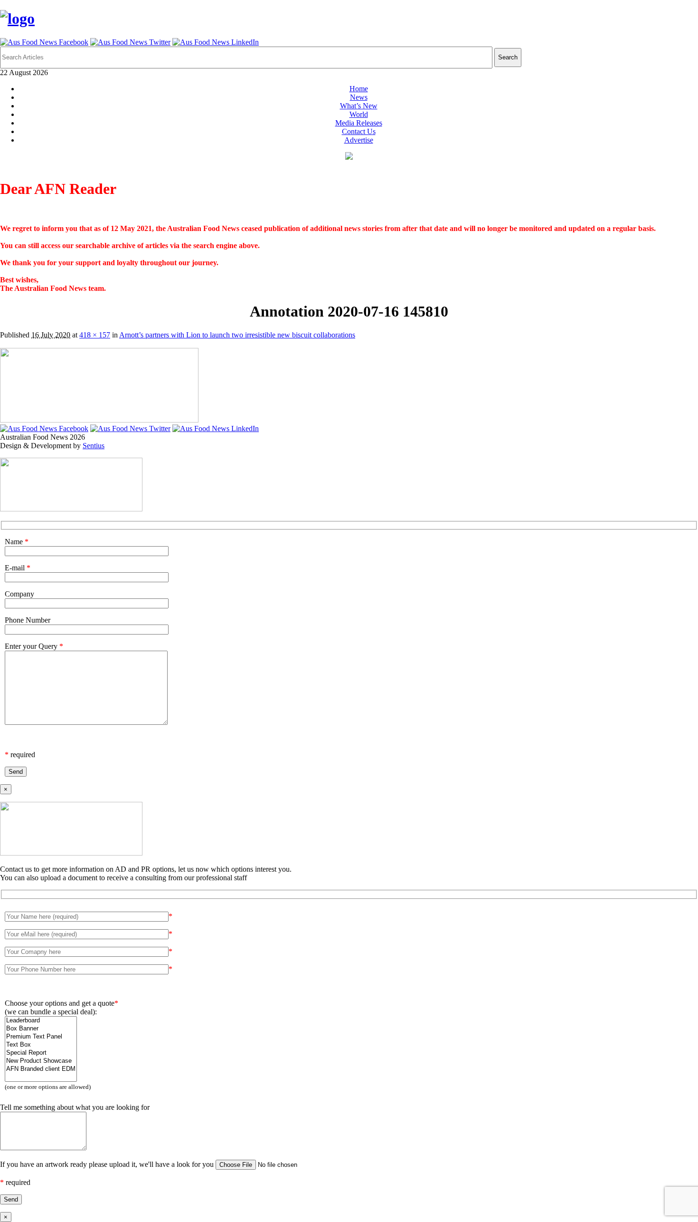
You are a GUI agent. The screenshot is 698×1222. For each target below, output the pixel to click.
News (359, 97)
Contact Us (359, 131)
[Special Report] (40, 1053)
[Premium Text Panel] (40, 1037)
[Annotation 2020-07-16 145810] (99, 420)
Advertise (358, 140)
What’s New (358, 106)
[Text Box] (40, 1045)
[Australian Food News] (17, 18)
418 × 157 (94, 335)
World (358, 114)
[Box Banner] (40, 1029)
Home (358, 89)
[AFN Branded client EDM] (40, 1069)
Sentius (93, 446)
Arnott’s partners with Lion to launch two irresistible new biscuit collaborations (237, 335)
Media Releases (358, 123)
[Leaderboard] (40, 1021)
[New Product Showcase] (40, 1061)
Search (508, 57)
